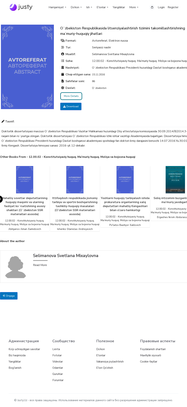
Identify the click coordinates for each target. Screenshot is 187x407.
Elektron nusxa (118, 41)
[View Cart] (152, 7)
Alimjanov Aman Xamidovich (24, 229)
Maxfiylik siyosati (150, 355)
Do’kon (75, 7)
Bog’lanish (15, 368)
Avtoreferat (99, 41)
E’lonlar (101, 7)
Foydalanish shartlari (153, 349)
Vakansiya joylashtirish (110, 361)
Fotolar (57, 355)
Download (72, 106)
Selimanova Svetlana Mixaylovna (113, 54)
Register (173, 7)
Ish (88, 7)
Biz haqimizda (17, 355)
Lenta (56, 349)
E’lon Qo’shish (104, 368)
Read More (40, 265)
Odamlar (57, 368)
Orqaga (10, 296)
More (132, 7)
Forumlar (58, 380)
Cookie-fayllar (148, 361)
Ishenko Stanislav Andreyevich (75, 229)
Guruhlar (57, 374)
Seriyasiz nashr (101, 47)
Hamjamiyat (56, 7)
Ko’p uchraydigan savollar (24, 349)
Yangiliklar (119, 7)
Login (161, 7)
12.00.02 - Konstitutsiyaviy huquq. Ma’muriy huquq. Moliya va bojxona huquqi (24, 222)
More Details (71, 96)
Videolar (57, 361)
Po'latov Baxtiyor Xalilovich (125, 225)
